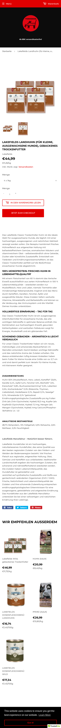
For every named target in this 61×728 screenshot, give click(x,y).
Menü (9, 4)
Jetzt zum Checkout (23, 213)
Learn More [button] (45, 715)
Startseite (7, 51)
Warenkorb (53, 4)
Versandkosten (26, 167)
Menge (6, 174)
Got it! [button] (30, 722)
